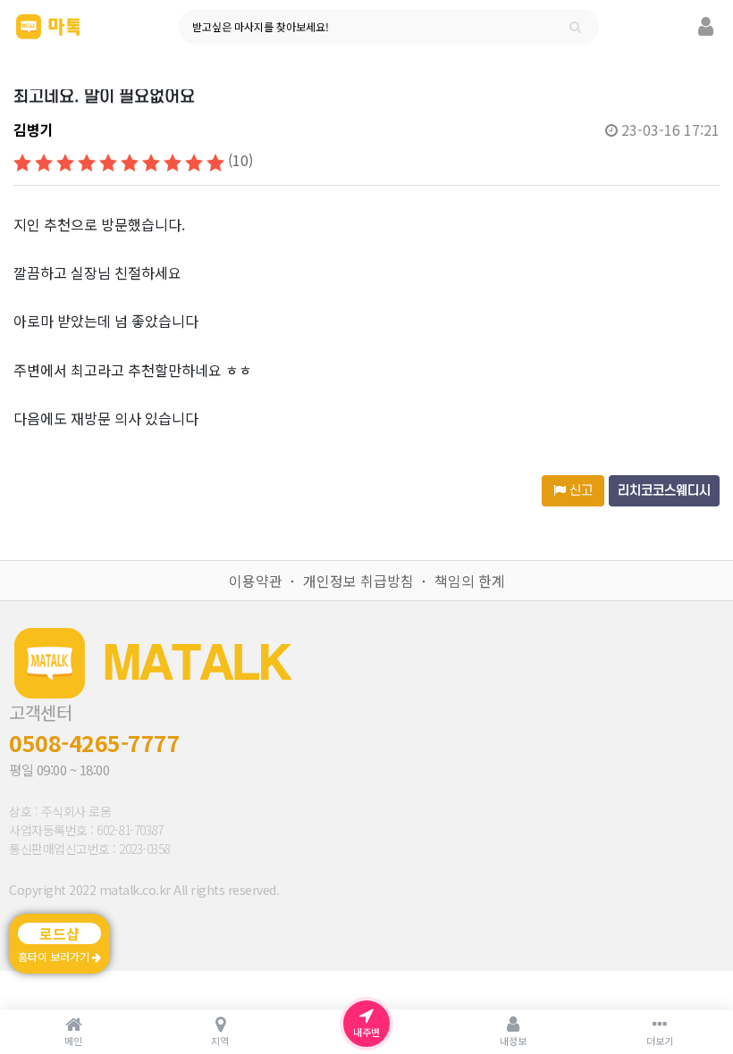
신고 (579, 490)
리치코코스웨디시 (664, 490)
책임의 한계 (469, 580)
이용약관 (255, 580)
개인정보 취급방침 (358, 580)
